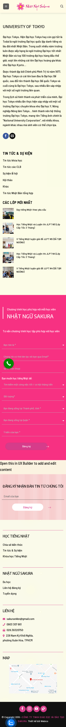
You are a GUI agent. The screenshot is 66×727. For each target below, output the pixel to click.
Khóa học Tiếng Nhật (15, 556)
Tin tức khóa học (12, 160)
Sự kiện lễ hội (10, 173)
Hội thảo (7, 180)
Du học (7, 582)
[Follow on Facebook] (22, 709)
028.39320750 (15, 630)
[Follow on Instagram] (29, 709)
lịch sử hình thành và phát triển (28, 97)
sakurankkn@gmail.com (20, 618)
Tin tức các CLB (12, 166)
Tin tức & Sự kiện (12, 550)
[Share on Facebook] (6, 136)
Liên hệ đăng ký (12, 587)
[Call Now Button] (9, 363)
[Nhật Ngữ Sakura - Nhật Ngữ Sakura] (33, 6)
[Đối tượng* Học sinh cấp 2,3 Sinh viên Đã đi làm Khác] (33, 397)
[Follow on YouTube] (36, 709)
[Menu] (6, 6)
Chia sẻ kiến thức (13, 544)
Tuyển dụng (9, 593)
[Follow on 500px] (43, 709)
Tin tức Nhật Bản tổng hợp (18, 193)
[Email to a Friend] (12, 136)
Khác (6, 186)
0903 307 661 (14, 624)
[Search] (61, 6)
